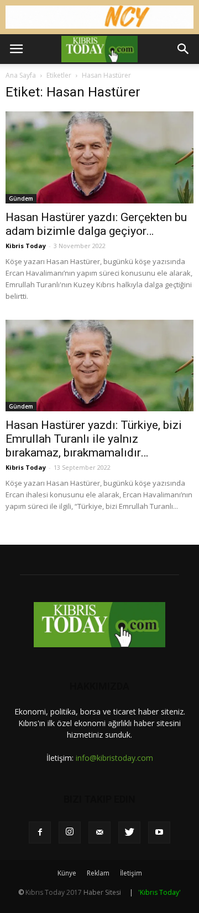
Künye (66, 873)
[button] (183, 49)
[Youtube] (159, 832)
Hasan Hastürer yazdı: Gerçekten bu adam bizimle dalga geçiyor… (96, 224)
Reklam (98, 873)
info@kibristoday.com (114, 758)
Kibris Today (26, 245)
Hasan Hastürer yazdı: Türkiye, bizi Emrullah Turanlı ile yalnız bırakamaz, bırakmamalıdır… (94, 438)
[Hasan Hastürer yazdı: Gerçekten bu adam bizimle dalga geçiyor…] (99, 157)
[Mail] (99, 832)
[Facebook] (40, 832)
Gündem (21, 198)
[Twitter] (129, 832)
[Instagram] (70, 832)
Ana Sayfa (21, 75)
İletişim (131, 873)
